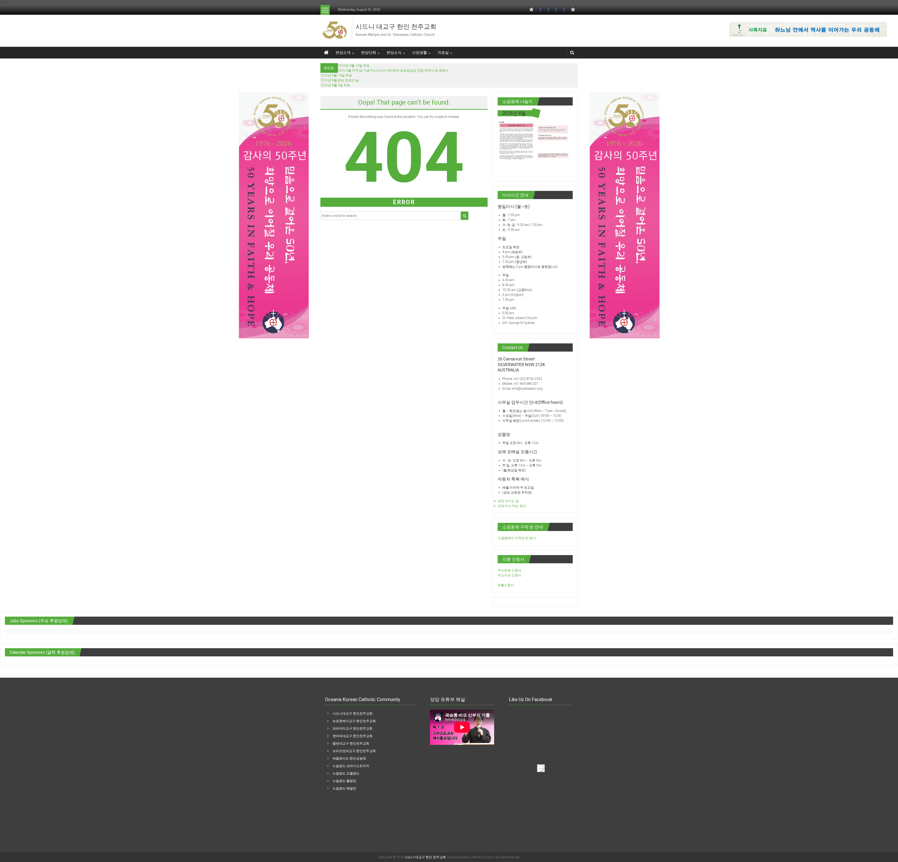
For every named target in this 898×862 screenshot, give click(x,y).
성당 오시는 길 (508, 501)
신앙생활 (419, 52)
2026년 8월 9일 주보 (335, 85)
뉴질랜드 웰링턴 (344, 781)
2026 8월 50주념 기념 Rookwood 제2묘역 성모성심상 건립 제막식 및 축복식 (393, 70)
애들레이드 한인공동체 (349, 758)
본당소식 (394, 52)
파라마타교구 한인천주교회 (353, 728)
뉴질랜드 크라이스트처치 (351, 766)
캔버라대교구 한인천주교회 (353, 736)
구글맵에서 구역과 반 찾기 (517, 538)
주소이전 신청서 (509, 575)
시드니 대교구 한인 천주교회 (396, 26)
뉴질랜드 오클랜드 (346, 773)
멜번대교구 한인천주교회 (351, 743)
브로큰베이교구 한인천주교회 (354, 721)
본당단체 (368, 52)
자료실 (443, 52)
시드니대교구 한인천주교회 (353, 713)
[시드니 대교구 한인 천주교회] (334, 30)
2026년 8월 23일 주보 (353, 65)
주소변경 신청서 (509, 570)
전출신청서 (506, 585)
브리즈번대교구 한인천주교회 (354, 751)
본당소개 (343, 52)
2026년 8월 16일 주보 (336, 75)
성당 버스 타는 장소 (512, 506)
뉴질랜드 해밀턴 (344, 788)
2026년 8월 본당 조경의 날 (339, 80)
